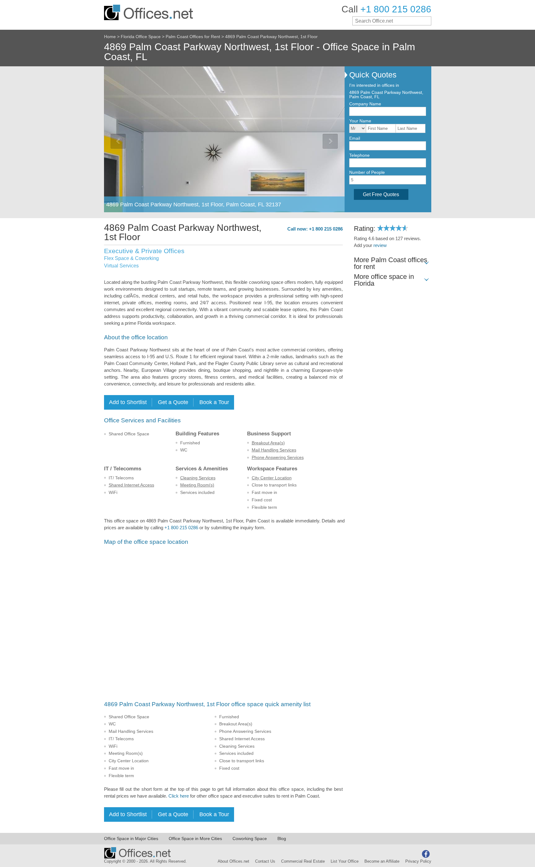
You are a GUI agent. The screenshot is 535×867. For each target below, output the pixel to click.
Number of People (367, 172)
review (380, 245)
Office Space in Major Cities (131, 838)
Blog (281, 838)
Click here (178, 796)
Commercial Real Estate (303, 861)
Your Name (360, 121)
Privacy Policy (418, 861)
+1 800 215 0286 (181, 527)
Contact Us (265, 861)
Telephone (359, 155)
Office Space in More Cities (195, 838)
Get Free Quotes (381, 194)
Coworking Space (250, 838)
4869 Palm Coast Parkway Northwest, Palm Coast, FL (386, 94)
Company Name (365, 104)
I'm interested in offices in (374, 85)
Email (354, 138)
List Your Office (345, 861)
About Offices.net (233, 861)
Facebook (426, 854)
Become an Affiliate (381, 861)
